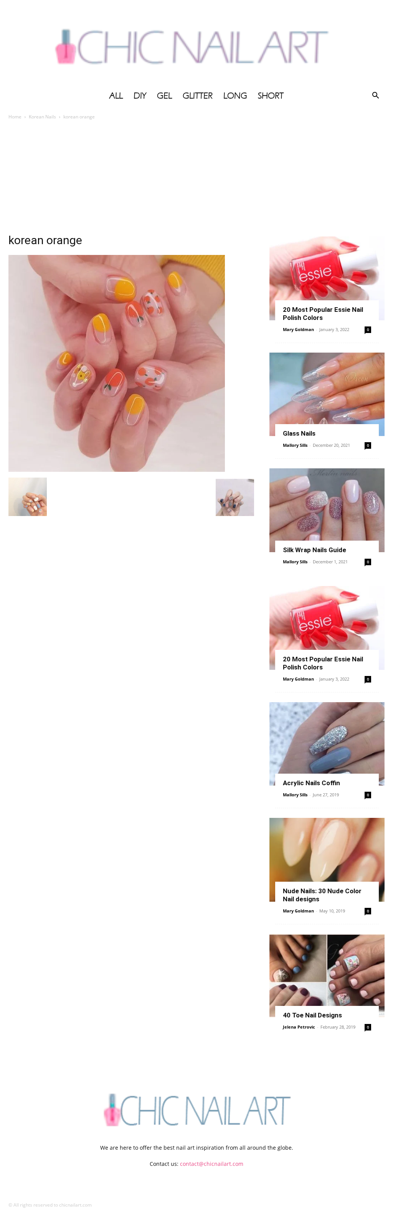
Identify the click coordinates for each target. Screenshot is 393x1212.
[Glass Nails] (327, 394)
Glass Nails (299, 433)
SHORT (271, 96)
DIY (140, 96)
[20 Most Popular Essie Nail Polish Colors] (327, 278)
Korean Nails (42, 116)
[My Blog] (196, 43)
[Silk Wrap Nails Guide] (327, 510)
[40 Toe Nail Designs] (327, 976)
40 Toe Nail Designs (312, 1015)
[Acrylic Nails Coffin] (327, 744)
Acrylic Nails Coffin (311, 783)
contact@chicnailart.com (211, 1163)
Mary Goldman (298, 329)
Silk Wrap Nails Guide (314, 550)
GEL (164, 96)
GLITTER (198, 96)
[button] (375, 96)
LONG (235, 96)
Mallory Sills (295, 445)
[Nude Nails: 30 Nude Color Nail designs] (327, 860)
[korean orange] (116, 469)
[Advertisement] (196, 179)
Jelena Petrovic (299, 1027)
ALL (116, 96)
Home (14, 116)
